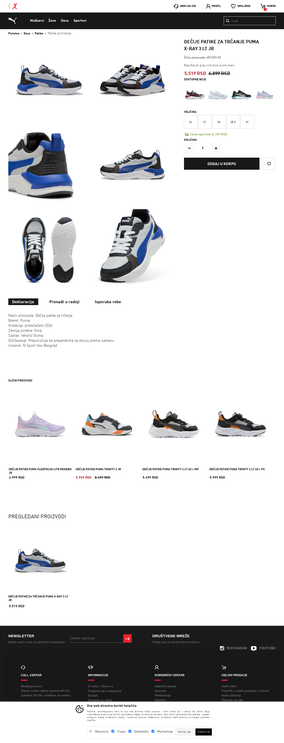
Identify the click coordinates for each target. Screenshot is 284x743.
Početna (13, 33)
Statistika (141, 731)
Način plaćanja (231, 695)
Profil (216, 6)
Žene (52, 20)
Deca (65, 20)
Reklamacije (163, 695)
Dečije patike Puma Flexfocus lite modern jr (40, 471)
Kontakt (93, 695)
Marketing (165, 731)
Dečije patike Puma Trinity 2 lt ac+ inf (170, 469)
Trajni (121, 731)
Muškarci (37, 20)
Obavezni (102, 731)
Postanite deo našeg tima (104, 691)
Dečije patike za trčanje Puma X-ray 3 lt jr (38, 598)
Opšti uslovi (229, 686)
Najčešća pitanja (165, 686)
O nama (93, 686)
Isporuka (160, 690)
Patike (39, 33)
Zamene (160, 700)
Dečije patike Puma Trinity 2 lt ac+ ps (237, 469)
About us (107, 686)
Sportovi (80, 20)
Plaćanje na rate (232, 700)
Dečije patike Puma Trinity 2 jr (98, 469)
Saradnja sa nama (100, 700)
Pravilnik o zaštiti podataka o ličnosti (245, 690)
